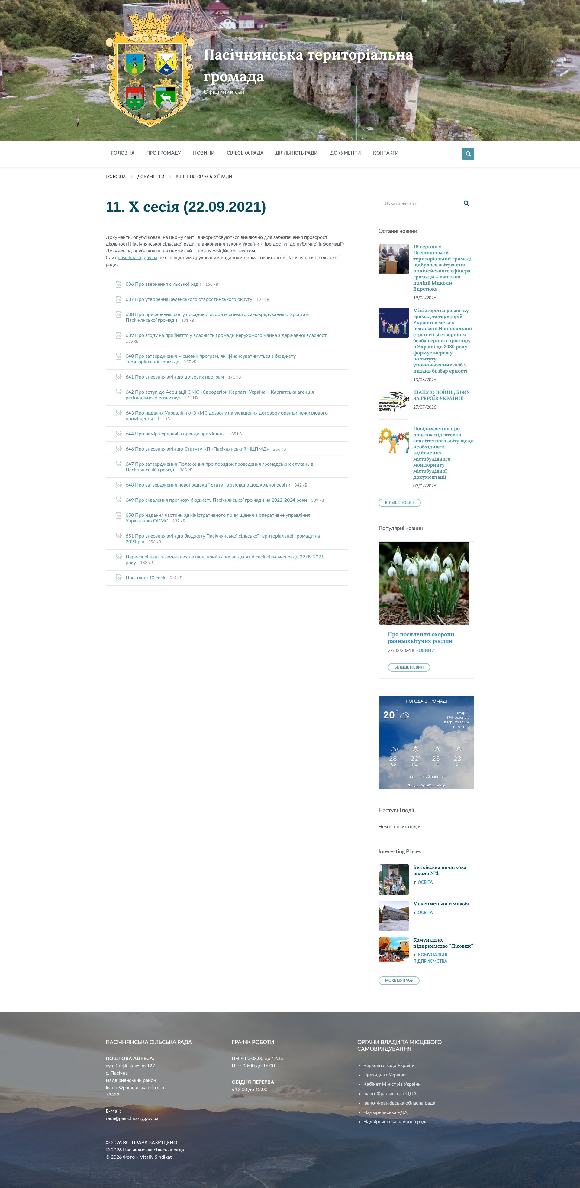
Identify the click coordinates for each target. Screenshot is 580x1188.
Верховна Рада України (388, 1065)
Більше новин (399, 503)
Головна (116, 177)
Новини (425, 651)
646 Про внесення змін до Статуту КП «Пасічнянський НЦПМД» (198, 449)
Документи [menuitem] (345, 153)
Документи (151, 177)
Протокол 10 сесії (146, 577)
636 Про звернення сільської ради (164, 284)
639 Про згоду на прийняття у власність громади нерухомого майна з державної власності (227, 335)
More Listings (399, 980)
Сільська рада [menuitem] (245, 153)
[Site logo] (150, 125)
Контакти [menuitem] (386, 153)
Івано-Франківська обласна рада (399, 1103)
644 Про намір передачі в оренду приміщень (176, 433)
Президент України (384, 1074)
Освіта (425, 882)
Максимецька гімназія (441, 903)
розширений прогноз (426, 777)
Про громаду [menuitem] (164, 153)
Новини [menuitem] (204, 153)
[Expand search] (468, 154)
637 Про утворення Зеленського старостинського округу (189, 299)
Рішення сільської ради (204, 177)
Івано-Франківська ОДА (390, 1093)
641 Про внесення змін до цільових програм (175, 377)
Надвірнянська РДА (385, 1112)
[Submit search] (466, 203)
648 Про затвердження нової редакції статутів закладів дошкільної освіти (209, 485)
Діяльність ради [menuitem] (297, 153)
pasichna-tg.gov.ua (137, 257)
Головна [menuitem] (122, 153)
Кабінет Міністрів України (392, 1084)
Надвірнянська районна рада (395, 1121)
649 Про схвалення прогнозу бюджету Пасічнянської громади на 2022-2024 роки (217, 500)
